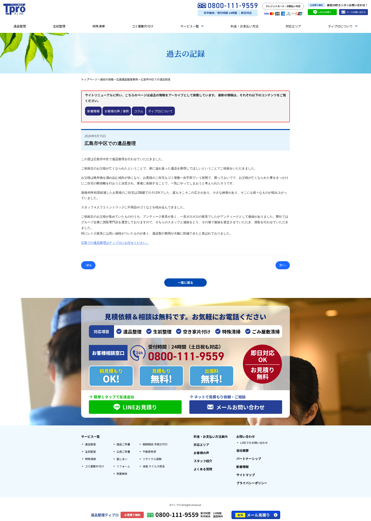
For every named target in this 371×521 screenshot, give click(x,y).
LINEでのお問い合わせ (254, 443)
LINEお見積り (324, 12)
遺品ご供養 (123, 444)
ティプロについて (340, 26)
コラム (138, 111)
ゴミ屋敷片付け (142, 26)
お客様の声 (201, 452)
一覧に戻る (185, 282)
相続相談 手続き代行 (155, 444)
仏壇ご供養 (123, 451)
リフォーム (123, 466)
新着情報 (93, 111)
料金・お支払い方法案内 (211, 436)
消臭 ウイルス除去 (154, 466)
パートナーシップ (248, 458)
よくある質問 (203, 469)
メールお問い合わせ (356, 12)
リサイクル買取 (152, 459)
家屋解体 (122, 474)
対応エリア (293, 26)
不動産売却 (149, 451)
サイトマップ (245, 474)
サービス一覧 (189, 26)
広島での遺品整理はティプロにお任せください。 (115, 242)
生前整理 (59, 26)
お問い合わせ (245, 436)
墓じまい (122, 459)
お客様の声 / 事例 (117, 111)
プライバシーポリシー (251, 483)
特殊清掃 (98, 26)
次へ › (282, 265)
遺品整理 (20, 26)
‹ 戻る (88, 265)
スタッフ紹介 (203, 461)
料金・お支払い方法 (245, 26)
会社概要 (242, 450)
